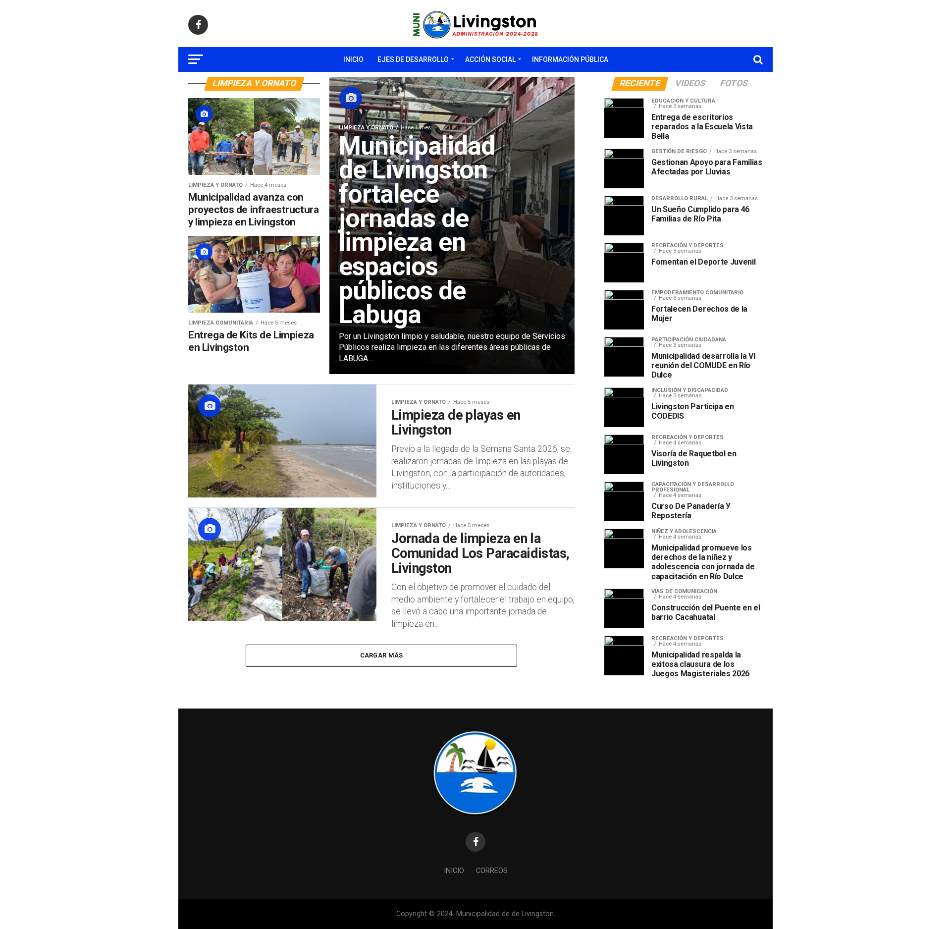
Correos (492, 871)
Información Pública (570, 59)
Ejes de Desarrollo (413, 59)
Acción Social (490, 59)
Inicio (353, 59)
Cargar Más (381, 655)
